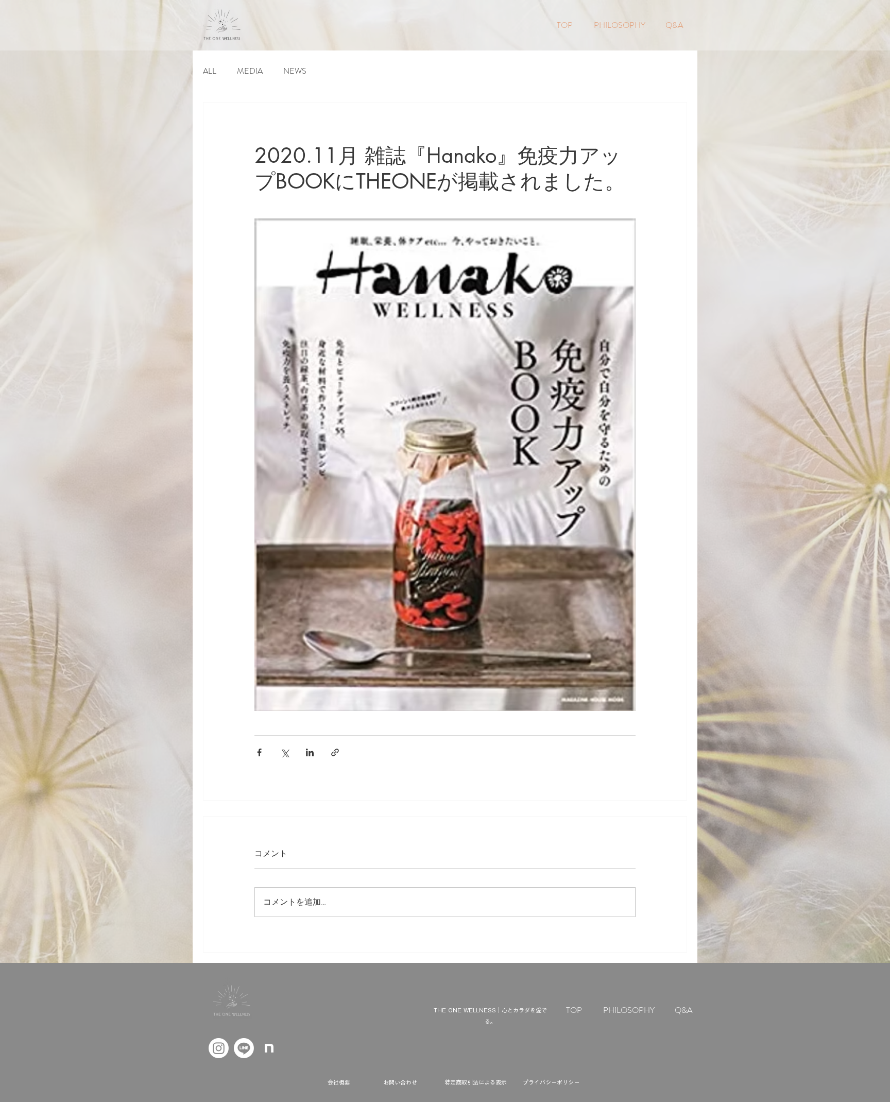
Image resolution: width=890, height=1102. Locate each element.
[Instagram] (219, 1048)
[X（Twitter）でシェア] (284, 752)
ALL (209, 71)
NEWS (294, 71)
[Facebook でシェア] (259, 752)
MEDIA (250, 71)
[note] (269, 1048)
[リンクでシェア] (335, 752)
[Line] (244, 1048)
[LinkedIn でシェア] (310, 752)
